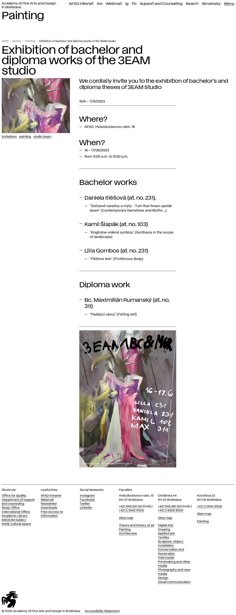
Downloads (49, 507)
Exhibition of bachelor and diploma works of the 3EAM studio (77, 41)
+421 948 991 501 (170, 506)
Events (17, 41)
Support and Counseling (161, 3)
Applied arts (166, 533)
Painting (30, 41)
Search (192, 3)
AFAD (5, 41)
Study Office (11, 507)
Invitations (9, 136)
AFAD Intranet (81, 3)
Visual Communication (174, 582)
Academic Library (14, 516)
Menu (229, 3)
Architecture (128, 533)
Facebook (87, 499)
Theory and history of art (136, 525)
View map (126, 518)
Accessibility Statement (102, 611)
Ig (127, 3)
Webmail (114, 3)
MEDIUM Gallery (14, 520)
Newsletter (49, 503)
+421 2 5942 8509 (209, 506)
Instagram (87, 495)
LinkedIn (86, 507)
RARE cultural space (16, 524)
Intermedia (166, 557)
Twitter (85, 503)
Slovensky (211, 3)
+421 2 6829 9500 (170, 510)
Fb (134, 3)
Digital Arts (165, 525)
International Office (16, 512)
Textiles (163, 537)
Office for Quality (14, 495)
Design (163, 578)
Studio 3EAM (42, 136)
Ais (99, 3)
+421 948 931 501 (131, 506)
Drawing (164, 529)
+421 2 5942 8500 (131, 510)
